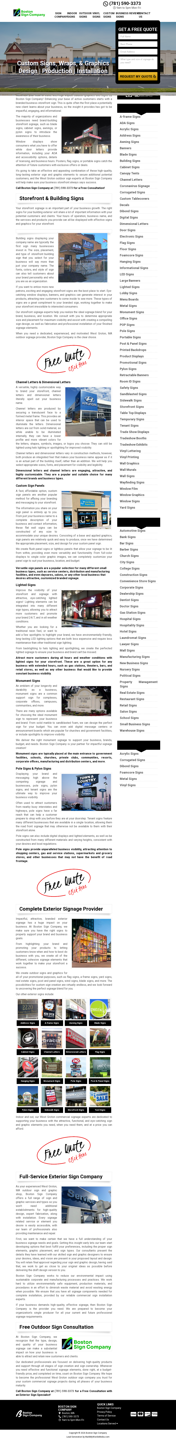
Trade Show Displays (134, 432)
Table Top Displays (133, 413)
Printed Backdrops (133, 350)
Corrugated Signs (132, 192)
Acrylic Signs (129, 129)
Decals (124, 205)
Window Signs (130, 501)
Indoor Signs (71, 15)
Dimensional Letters (134, 224)
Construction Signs (133, 575)
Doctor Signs (129, 606)
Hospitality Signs (132, 625)
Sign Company (59, 15)
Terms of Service (106, 1415)
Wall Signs (127, 476)
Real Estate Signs (132, 692)
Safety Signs (129, 388)
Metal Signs (128, 306)
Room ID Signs (130, 381)
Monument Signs (132, 312)
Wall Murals (128, 469)
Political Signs (130, 675)
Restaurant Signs (132, 699)
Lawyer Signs (129, 644)
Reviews (132, 13)
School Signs (129, 718)
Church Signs (129, 556)
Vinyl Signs (96, 15)
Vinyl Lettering (130, 451)
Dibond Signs (129, 211)
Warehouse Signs (132, 730)
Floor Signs (128, 249)
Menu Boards (129, 299)
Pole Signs (127, 331)
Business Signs (121, 15)
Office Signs (128, 318)
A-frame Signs (130, 116)
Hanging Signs (130, 261)
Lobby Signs (128, 293)
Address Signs (130, 135)
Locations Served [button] (106, 1423)
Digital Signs (129, 217)
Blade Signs (128, 154)
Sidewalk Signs (131, 400)
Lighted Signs (130, 287)
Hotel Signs (128, 631)
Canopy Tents (129, 173)
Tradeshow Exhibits (133, 444)
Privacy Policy (104, 1412)
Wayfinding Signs (132, 482)
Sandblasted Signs (133, 394)
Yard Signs (127, 507)
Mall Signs (127, 650)
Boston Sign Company (109, 1408)
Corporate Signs (131, 587)
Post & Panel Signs (133, 343)
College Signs (130, 568)
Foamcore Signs (131, 255)
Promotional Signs (133, 362)
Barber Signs (129, 549)
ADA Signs (127, 123)
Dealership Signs (132, 593)
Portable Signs (130, 337)
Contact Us (142, 15)
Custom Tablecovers (134, 198)
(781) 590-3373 (124, 3)
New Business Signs (134, 663)
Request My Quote (136, 76)
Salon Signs (128, 711)
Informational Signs (134, 268)
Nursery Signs (130, 669)
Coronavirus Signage (135, 186)
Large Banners (130, 280)
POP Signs (127, 325)
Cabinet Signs (130, 167)
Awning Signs (129, 142)
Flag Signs (127, 243)
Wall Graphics (129, 463)
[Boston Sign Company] (32, 1413)
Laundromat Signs (133, 638)
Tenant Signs (129, 425)
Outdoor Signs (84, 15)
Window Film (129, 488)
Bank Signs (128, 537)
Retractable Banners (134, 375)
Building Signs (130, 161)
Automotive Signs (132, 530)
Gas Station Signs (132, 612)
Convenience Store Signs (138, 581)
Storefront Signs (132, 407)
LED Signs (127, 274)
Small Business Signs (135, 724)
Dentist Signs (129, 600)
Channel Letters (131, 179)
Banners (125, 148)
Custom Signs (108, 15)
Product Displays (132, 356)
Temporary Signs (132, 419)
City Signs (127, 562)
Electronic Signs (131, 236)
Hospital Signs (130, 619)
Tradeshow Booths (133, 438)
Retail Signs (128, 705)
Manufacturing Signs (135, 657)
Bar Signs (126, 543)
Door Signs (127, 230)
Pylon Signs (128, 369)
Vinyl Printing (129, 457)
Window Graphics (132, 495)
